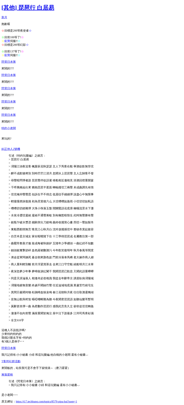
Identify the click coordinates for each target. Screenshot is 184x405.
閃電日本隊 (8, 61)
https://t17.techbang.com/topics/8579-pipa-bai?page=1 (46, 401)
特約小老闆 (8, 128)
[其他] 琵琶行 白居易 (27, 7)
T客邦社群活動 (10, 361)
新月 (4, 17)
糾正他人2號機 (10, 148)
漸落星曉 (7, 374)
